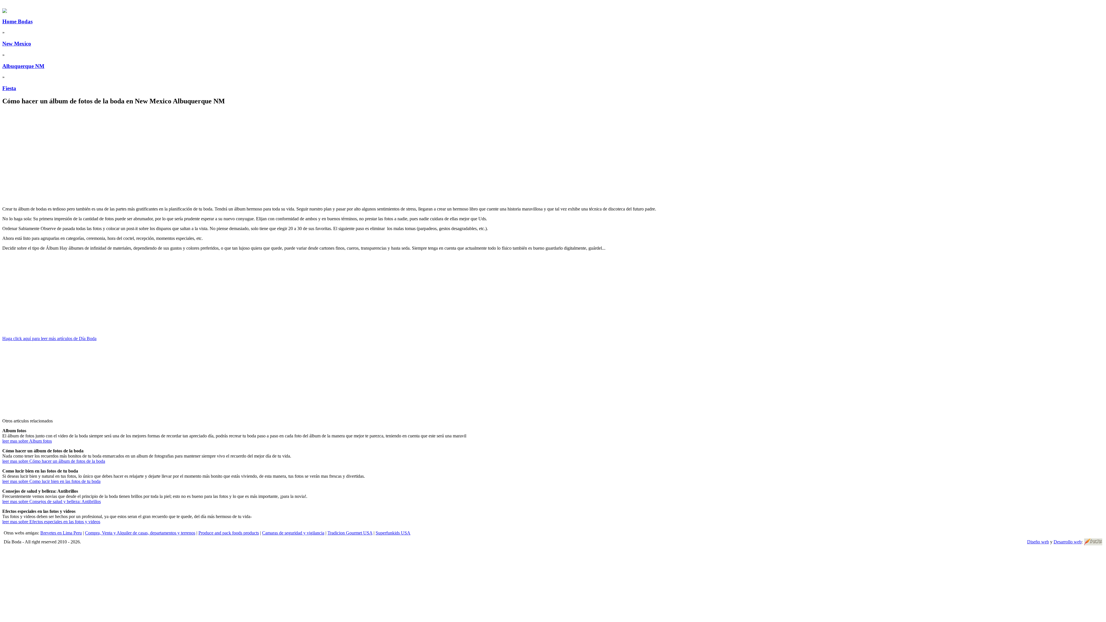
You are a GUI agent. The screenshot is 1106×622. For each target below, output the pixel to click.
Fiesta (9, 88)
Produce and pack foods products (228, 532)
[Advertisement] (175, 151)
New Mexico (16, 44)
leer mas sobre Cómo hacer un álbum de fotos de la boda (53, 461)
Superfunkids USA (393, 532)
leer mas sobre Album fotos (27, 441)
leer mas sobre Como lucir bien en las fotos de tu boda (51, 481)
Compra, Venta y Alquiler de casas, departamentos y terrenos (140, 532)
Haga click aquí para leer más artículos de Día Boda (49, 338)
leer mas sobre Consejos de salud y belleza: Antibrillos (51, 501)
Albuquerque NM (23, 66)
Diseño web (1038, 541)
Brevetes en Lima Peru (61, 532)
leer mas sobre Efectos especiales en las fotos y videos (51, 521)
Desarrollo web (1068, 541)
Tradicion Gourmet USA (349, 532)
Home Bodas (17, 21)
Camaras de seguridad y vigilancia (293, 532)
